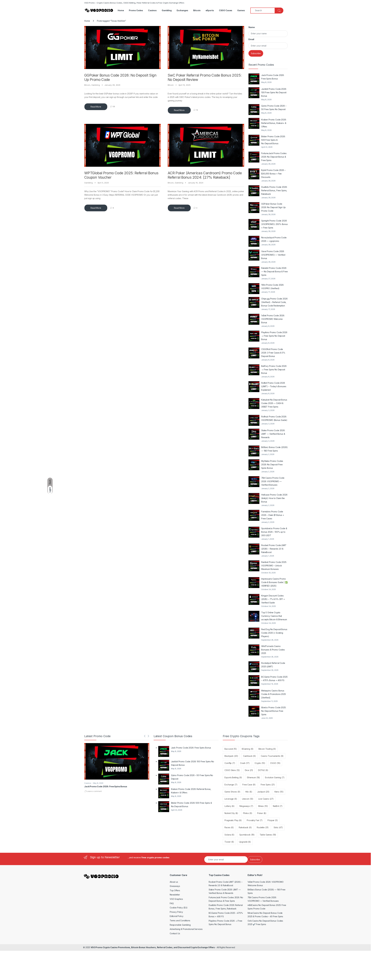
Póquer (273, 820)
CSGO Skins (232, 770)
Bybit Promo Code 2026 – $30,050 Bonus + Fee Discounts (273, 173)
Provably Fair (255, 820)
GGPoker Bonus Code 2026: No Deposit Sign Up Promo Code (273, 207)
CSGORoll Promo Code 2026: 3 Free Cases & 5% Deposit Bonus (273, 352)
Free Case (249, 784)
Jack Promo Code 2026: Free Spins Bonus (272, 77)
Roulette (263, 827)
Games (241, 10)
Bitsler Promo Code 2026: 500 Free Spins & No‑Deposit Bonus (273, 140)
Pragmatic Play (233, 820)
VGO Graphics (176, 899)
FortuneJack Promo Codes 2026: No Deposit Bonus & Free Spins (274, 156)
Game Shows (232, 791)
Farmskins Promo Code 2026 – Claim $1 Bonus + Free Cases (272, 515)
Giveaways (175, 886)
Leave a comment (94, 791)
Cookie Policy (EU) (178, 907)
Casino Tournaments (272, 756)
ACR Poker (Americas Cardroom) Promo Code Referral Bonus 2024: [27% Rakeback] (205, 175)
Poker (261, 813)
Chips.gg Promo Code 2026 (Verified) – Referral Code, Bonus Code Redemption (274, 302)
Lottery (229, 806)
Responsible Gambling (180, 925)
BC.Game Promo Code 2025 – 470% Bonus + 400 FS (274, 679)
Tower (229, 842)
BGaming (247, 749)
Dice (249, 770)
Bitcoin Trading (267, 749)
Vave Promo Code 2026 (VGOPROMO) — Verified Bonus (273, 255)
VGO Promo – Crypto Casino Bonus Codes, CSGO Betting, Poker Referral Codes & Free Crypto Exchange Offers (134, 3)
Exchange (231, 784)
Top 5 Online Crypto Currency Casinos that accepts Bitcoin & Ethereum (274, 616)
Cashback (249, 756)
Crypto (260, 763)
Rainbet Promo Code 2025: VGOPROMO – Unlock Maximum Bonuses (274, 565)
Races (229, 827)
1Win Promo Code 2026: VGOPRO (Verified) (272, 287)
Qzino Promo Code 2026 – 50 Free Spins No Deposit (273, 108)
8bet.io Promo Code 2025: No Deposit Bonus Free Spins (273, 711)
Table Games (268, 834)
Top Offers (175, 890)
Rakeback (245, 827)
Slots (278, 827)
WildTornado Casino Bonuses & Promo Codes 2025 (273, 649)
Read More (96, 106)
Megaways (246, 806)
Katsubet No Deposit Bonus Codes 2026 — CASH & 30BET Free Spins (274, 403)
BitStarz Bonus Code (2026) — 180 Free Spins (274, 449)
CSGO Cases (225, 10)
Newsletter (175, 894)
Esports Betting (233, 777)
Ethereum (253, 777)
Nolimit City (231, 813)
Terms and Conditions (180, 920)
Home (121, 10)
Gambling (167, 10)
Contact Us (175, 933)
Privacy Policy (176, 912)
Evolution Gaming (275, 777)
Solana (229, 834)
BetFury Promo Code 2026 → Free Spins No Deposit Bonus (274, 369)
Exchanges (182, 10)
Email (251, 39)
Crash (245, 763)
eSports (210, 10)
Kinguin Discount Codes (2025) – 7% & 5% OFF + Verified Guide (273, 599)
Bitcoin (197, 10)
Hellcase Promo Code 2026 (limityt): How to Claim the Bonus (274, 498)
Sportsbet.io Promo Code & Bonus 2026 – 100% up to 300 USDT (274, 532)
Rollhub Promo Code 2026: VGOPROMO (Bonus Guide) (274, 418)
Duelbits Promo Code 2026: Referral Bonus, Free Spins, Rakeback (274, 190)
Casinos (152, 10)
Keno (279, 791)
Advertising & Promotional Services (186, 929)
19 (197, 110)
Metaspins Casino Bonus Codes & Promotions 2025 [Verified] (273, 694)
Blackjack (231, 756)
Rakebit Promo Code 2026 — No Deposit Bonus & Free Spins (274, 271)
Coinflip (230, 763)
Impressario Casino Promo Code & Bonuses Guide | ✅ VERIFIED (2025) (274, 582)
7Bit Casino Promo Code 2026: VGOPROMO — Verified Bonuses (272, 481)
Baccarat (231, 749)
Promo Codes (136, 10)
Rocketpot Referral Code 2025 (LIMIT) (273, 665)
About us (174, 882)
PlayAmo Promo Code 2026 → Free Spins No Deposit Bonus (274, 336)
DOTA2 (263, 770)
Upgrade (245, 842)
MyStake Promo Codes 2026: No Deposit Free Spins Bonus (272, 464)
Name (251, 27)
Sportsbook (247, 834)
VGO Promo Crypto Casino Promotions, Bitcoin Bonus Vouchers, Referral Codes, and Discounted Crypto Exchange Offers (153, 947)
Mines (263, 806)
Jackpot (263, 791)
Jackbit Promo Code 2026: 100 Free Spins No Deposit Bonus (274, 92)
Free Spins (268, 784)
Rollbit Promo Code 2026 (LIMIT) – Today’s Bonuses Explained (273, 386)
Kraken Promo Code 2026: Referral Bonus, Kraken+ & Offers (273, 123)
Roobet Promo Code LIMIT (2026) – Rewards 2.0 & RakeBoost (273, 548)
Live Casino (266, 799)
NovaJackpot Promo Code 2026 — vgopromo (274, 239)
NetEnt (277, 806)
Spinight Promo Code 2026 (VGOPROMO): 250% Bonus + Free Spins (274, 224)
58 (114, 106)
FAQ (172, 903)
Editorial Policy (176, 916)
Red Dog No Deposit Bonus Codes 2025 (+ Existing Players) (274, 633)
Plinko (247, 813)
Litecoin (247, 799)
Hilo (248, 791)
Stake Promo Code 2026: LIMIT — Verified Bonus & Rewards (273, 434)
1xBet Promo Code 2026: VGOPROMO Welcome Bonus (273, 319)
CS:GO (275, 763)
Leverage (231, 799)
